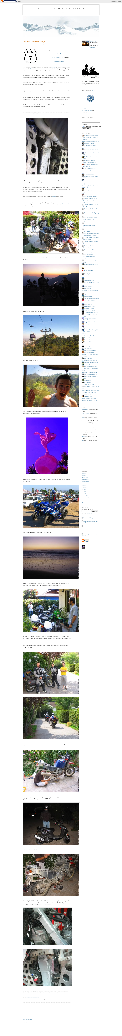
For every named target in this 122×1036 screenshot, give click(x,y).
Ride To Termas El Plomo (90, 350)
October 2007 (85, 496)
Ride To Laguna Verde (89, 346)
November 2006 (85, 481)
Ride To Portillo (88, 358)
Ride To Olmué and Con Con (91, 362)
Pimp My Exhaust (88, 342)
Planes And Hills (88, 286)
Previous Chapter (59, 53)
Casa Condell (65, 204)
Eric (83, 433)
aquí (93, 90)
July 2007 (84, 494)
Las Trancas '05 (88, 380)
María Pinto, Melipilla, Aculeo (91, 386)
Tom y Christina (85, 413)
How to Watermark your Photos (89, 398)
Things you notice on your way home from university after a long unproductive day (90, 392)
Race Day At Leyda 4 (89, 143)
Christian (84, 436)
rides (35, 997)
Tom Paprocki (85, 409)
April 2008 (84, 502)
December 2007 (85, 500)
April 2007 (84, 487)
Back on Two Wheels (89, 268)
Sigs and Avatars (85, 344)
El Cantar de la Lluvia (34, 45)
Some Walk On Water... (89, 306)
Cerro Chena (87, 188)
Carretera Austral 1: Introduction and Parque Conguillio (89, 256)
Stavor (83, 427)
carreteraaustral (30, 997)
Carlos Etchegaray (86, 429)
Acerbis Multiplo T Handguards (89, 335)
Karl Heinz (53, 67)
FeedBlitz (89, 513)
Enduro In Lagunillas (89, 174)
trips (38, 997)
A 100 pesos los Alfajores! (88, 384)
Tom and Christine (34, 69)
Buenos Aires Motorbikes (90, 374)
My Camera (84, 172)
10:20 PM (39, 1000)
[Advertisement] (55, 1010)
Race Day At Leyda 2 (89, 274)
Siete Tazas (87, 364)
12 (62, 57)
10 (58, 57)
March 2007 (84, 485)
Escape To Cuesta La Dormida (91, 322)
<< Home (25, 1022)
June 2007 (84, 492)
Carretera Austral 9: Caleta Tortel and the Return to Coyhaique (90, 219)
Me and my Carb (88, 396)
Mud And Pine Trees (89, 338)
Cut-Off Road (87, 288)
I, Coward (84, 370)
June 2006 (84, 473)
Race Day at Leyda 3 (89, 190)
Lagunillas (86, 294)
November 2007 (85, 498)
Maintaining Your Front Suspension (90, 186)
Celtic (83, 423)
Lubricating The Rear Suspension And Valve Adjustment (90, 291)
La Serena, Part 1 (88, 340)
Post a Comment (27, 1019)
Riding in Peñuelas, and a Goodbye (90, 141)
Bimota (54, 196)
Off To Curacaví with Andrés (91, 312)
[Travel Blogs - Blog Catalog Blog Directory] (90, 535)
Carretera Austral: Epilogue (90, 196)
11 (60, 57)
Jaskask (83, 425)
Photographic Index (59, 61)
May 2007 (84, 490)
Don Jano (84, 421)
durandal (93, 41)
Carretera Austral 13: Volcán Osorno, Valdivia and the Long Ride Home (90, 200)
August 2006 (85, 477)
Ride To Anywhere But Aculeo (91, 298)
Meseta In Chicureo (89, 280)
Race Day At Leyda (89, 308)
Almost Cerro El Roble (89, 310)
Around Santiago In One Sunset (89, 372)
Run (83, 440)
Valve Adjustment (88, 324)
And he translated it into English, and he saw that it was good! (90, 401)
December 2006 (85, 483)
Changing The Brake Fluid (88, 192)
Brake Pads (84, 333)
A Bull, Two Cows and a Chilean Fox (89, 319)
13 (63, 57)
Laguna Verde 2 (88, 296)
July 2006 (84, 475)
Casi (83, 417)
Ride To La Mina (88, 348)
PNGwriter (84, 108)
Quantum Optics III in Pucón (91, 278)
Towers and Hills (88, 382)
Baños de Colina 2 (88, 194)
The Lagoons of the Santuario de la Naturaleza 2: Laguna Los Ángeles (91, 137)
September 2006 (85, 479)
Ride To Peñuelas (88, 180)
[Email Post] (43, 1000)
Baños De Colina (88, 304)
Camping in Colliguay (89, 352)
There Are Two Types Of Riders (89, 276)
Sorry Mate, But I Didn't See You (89, 360)
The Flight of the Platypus (61, 8)
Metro (83, 388)
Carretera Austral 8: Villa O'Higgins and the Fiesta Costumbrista (89, 225)
